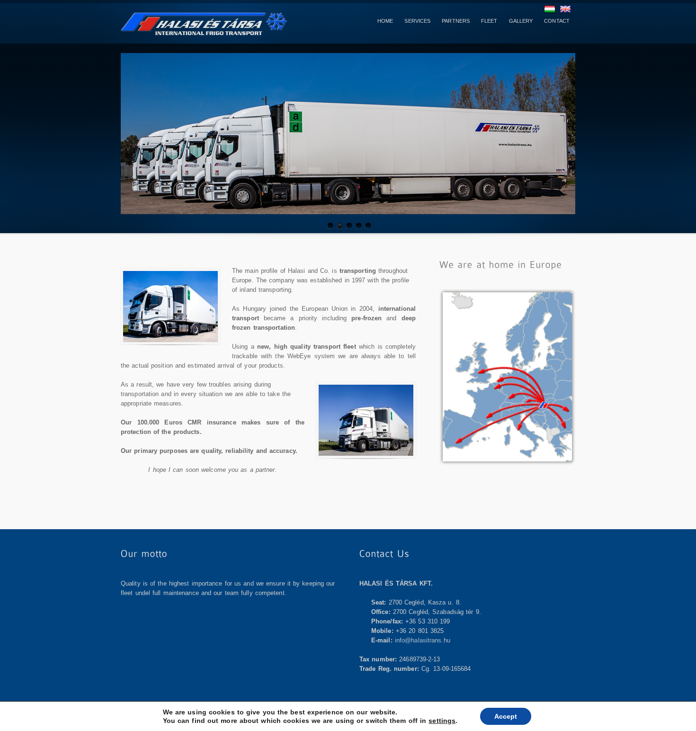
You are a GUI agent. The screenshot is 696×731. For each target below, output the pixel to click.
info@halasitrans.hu (422, 640)
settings (441, 720)
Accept (505, 716)
